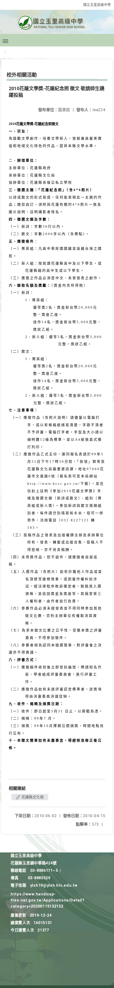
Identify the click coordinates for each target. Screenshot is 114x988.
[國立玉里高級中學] (57, 24)
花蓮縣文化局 (32, 797)
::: (5, 52)
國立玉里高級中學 (97, 5)
